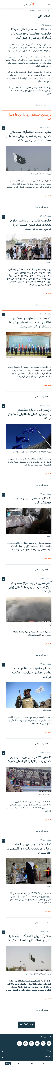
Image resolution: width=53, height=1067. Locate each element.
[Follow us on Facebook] (49, 1043)
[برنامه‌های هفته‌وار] (19, 1064)
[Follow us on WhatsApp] (25, 1043)
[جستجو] (44, 1064)
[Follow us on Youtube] (37, 1043)
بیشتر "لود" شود (26, 1024)
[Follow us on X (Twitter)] (43, 1043)
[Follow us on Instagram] (31, 1043)
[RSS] (19, 1043)
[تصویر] (32, 1064)
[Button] (41, 105)
